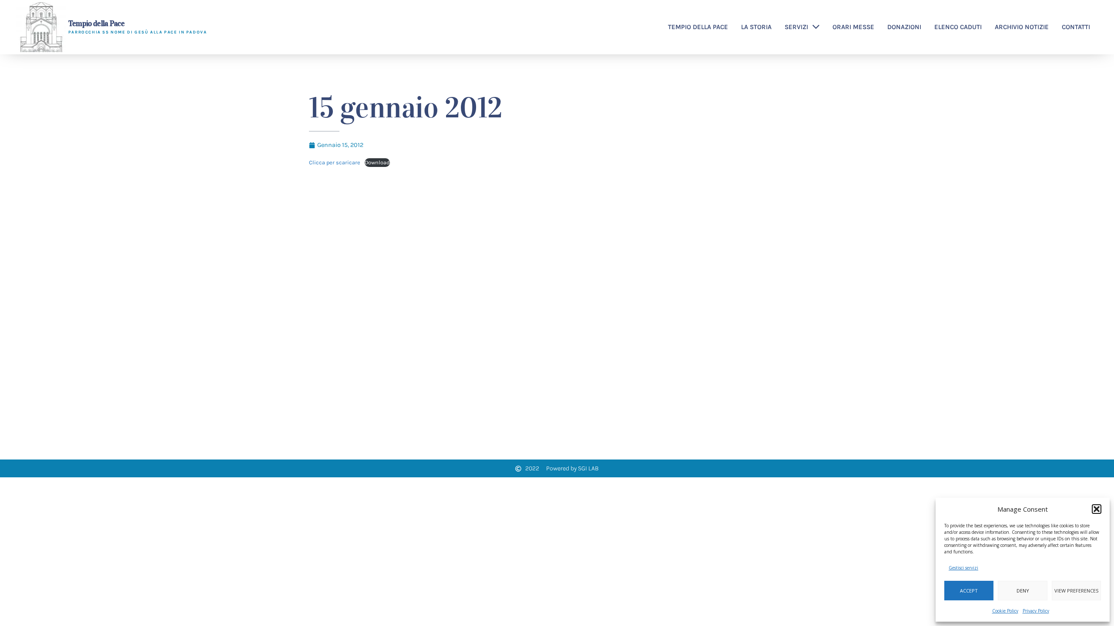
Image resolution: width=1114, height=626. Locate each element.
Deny (1023, 590)
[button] (1096, 509)
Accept (969, 590)
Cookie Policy (1005, 611)
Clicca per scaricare (334, 162)
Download (377, 162)
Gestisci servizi (963, 568)
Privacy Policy (1036, 611)
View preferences (1076, 590)
